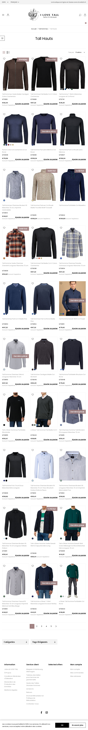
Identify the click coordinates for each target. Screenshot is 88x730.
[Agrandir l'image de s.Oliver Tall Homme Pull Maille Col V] (44, 409)
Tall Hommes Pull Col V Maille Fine (14, 319)
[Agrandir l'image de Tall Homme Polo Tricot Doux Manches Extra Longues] (15, 465)
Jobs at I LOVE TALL (11, 669)
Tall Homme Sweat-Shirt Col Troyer (72, 319)
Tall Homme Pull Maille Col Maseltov (72, 205)
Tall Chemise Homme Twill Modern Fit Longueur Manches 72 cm (72, 431)
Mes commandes (77, 673)
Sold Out (52, 170)
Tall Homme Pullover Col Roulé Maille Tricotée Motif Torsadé (42, 206)
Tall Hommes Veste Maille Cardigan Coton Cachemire (15, 95)
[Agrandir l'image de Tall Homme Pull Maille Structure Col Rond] (72, 354)
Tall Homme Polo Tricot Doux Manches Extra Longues (12, 486)
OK (62, 725)
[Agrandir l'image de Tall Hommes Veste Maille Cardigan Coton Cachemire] (15, 74)
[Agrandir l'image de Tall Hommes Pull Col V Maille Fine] (15, 298)
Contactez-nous (32, 704)
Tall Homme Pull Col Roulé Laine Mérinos (70, 151)
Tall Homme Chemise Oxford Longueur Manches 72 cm (13, 375)
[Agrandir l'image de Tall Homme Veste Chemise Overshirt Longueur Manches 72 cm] (15, 243)
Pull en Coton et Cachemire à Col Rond (14, 151)
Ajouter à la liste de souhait (4, 58)
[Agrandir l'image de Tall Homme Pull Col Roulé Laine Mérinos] (72, 129)
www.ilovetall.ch (80, 2)
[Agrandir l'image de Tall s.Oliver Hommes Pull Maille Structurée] (15, 409)
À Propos (7, 673)
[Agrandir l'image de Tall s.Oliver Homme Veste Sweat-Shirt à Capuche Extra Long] (44, 523)
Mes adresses (75, 676)
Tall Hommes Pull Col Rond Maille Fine (43, 320)
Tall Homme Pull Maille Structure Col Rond (72, 375)
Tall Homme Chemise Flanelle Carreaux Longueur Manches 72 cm (72, 264)
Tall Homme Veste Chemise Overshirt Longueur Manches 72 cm (15, 264)
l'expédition (11, 105)
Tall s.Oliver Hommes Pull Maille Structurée (13, 431)
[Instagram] (46, 712)
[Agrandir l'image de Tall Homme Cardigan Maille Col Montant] (44, 354)
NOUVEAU (23, 59)
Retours (29, 692)
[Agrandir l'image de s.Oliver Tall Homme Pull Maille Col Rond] (72, 581)
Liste (8, 52)
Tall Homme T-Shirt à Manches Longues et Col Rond (70, 95)
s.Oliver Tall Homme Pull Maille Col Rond (71, 602)
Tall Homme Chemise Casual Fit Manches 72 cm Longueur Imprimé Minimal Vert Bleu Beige (15, 603)
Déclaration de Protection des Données (9, 684)
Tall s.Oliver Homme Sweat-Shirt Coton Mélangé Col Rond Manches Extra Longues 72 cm (72, 545)
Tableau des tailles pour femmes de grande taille (33, 677)
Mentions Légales (10, 690)
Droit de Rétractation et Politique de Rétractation (35, 698)
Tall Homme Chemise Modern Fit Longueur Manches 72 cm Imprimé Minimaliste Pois (72, 487)
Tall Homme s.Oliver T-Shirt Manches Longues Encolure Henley (43, 602)
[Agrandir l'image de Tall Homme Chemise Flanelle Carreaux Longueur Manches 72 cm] (72, 243)
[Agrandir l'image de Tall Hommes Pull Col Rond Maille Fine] (44, 298)
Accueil (33, 29)
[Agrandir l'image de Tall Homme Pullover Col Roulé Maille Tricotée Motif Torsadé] (44, 185)
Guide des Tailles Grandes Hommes (33, 684)
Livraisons (30, 689)
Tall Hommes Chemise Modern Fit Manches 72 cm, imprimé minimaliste (14, 207)
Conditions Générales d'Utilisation (12, 677)
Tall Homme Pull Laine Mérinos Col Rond (43, 151)
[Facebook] (41, 712)
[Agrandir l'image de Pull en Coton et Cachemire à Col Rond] (15, 129)
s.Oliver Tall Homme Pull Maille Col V (44, 430)
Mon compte (75, 669)
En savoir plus (77, 725)
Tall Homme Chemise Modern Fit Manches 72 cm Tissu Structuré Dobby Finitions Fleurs (43, 487)
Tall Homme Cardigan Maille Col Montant (43, 375)
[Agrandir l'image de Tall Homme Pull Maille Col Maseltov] (72, 185)
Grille (4, 52)
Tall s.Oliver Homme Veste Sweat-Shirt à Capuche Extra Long (43, 544)
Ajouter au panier (22, 104)
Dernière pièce (49, 131)
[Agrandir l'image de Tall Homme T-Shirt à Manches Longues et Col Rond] (72, 74)
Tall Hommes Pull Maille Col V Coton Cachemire (44, 95)
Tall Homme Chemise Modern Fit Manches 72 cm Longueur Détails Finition (14, 545)
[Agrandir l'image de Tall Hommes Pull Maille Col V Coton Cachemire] (44, 74)
